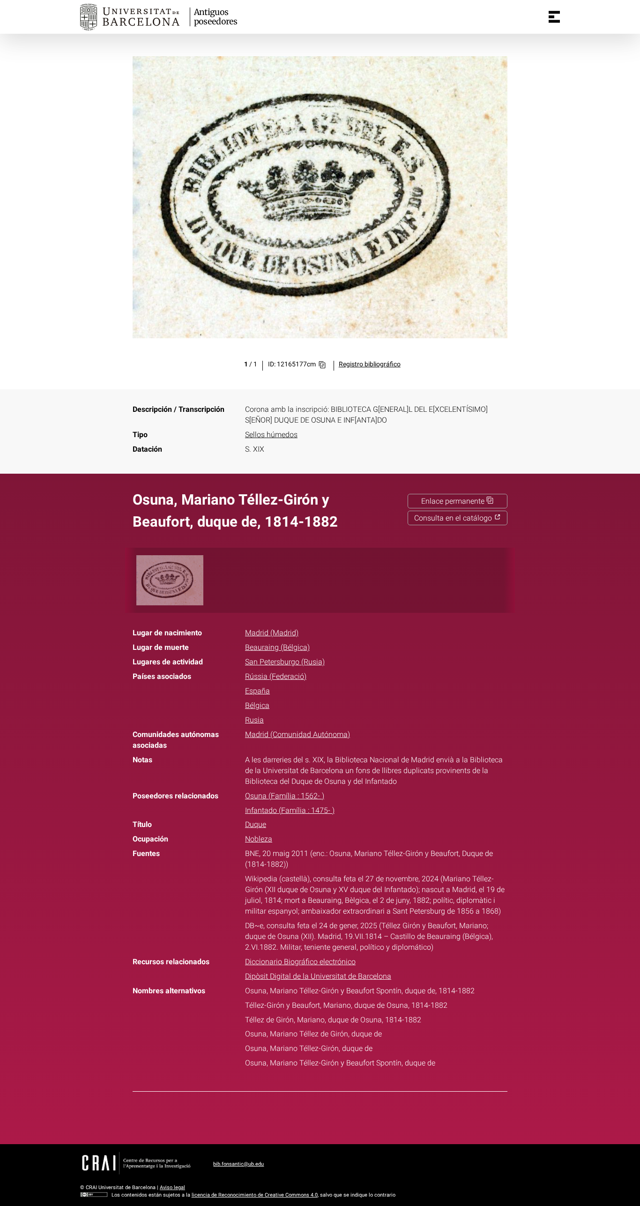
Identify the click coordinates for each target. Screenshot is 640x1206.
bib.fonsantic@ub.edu (238, 1164)
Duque (255, 824)
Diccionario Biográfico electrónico (300, 961)
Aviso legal (172, 1187)
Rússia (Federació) (275, 676)
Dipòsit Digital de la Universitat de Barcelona (318, 976)
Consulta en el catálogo (454, 518)
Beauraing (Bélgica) (277, 647)
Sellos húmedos (271, 434)
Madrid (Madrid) (271, 632)
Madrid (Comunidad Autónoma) (297, 734)
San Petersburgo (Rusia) (285, 661)
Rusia (254, 719)
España (257, 690)
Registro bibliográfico (370, 364)
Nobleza (258, 838)
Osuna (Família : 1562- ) (284, 795)
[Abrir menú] (554, 17)
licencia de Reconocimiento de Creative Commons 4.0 (255, 1195)
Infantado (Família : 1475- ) (290, 810)
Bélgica (257, 705)
